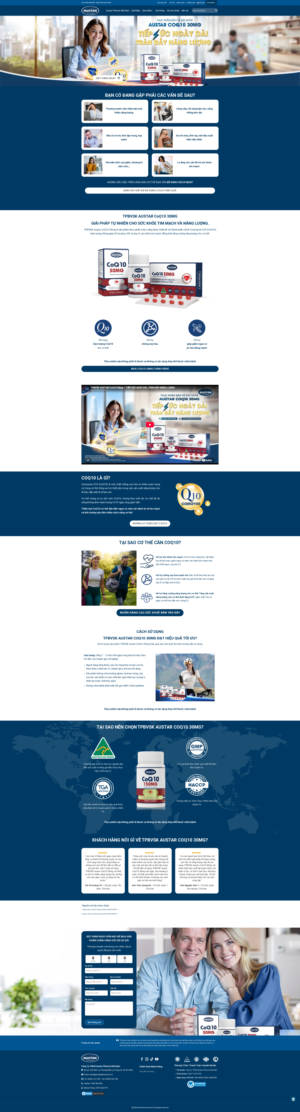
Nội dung (88, 999)
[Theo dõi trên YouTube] (156, 1059)
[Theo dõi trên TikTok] (151, 1059)
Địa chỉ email (115, 977)
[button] (161, 2)
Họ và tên (88, 966)
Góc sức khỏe (173, 11)
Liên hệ (184, 11)
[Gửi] (216, 10)
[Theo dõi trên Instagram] (146, 1059)
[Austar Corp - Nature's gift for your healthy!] (90, 10)
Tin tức (172, 3)
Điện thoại (89, 977)
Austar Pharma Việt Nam (117, 11)
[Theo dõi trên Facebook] (142, 1059)
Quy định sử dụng (146, 1071)
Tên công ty (90, 988)
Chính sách (180, 3)
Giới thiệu (135, 11)
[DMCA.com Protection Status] (93, 1093)
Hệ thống (160, 11)
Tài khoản (210, 3)
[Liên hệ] (293, 1099)
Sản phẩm (147, 11)
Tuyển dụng (190, 3)
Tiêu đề (113, 988)
